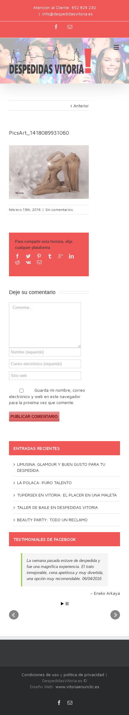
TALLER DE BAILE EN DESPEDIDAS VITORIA (57, 507)
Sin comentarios (59, 209)
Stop (67, 603)
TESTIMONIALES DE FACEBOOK (45, 539)
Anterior (81, 105)
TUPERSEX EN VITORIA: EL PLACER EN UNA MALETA (67, 494)
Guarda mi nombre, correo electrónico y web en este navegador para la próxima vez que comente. (47, 396)
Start (62, 603)
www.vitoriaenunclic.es (77, 686)
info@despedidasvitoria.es (67, 13)
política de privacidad (84, 674)
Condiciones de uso (40, 674)
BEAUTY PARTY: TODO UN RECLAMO (52, 519)
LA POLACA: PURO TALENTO (44, 482)
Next (115, 615)
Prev (14, 615)
